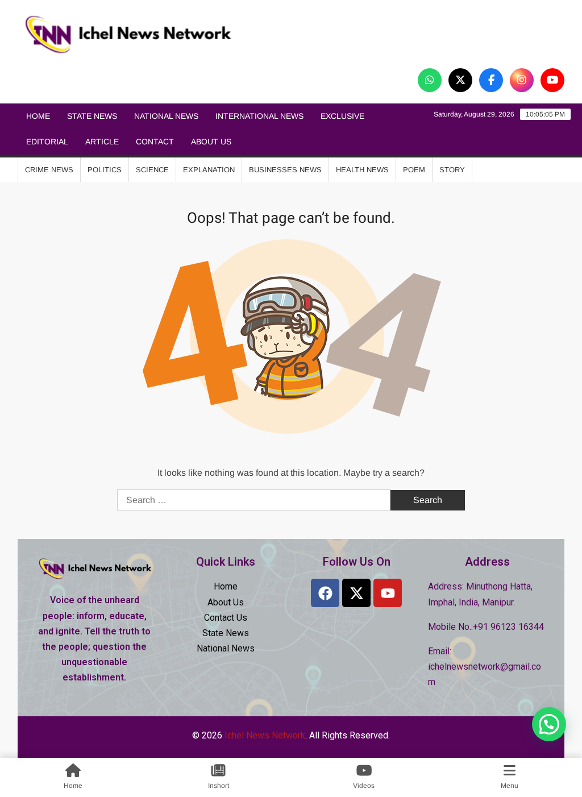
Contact (155, 141)
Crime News (49, 169)
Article (102, 141)
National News (166, 116)
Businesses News (285, 169)
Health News (362, 169)
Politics (105, 169)
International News (259, 116)
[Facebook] (325, 593)
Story (452, 169)
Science (152, 169)
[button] (549, 724)
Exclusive (342, 116)
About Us (211, 141)
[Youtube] (387, 593)
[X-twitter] (356, 593)
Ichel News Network (371, 34)
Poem (414, 169)
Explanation (209, 169)
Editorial (47, 141)
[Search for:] (255, 500)
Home (38, 116)
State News (92, 116)
